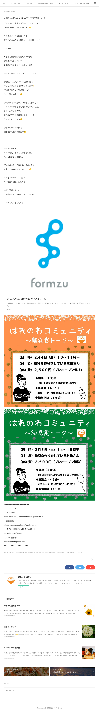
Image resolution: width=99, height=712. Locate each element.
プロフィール (15, 3)
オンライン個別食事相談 (81, 3)
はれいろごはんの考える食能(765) (46, 552)
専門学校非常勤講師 (12, 647)
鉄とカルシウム (10, 626)
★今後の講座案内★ (12, 605)
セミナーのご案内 (62, 3)
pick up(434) (7, 552)
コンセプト (28, 3)
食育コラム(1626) (30, 552)
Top (4, 3)
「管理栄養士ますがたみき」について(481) (69, 552)
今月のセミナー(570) (18, 552)
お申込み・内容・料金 (45, 3)
